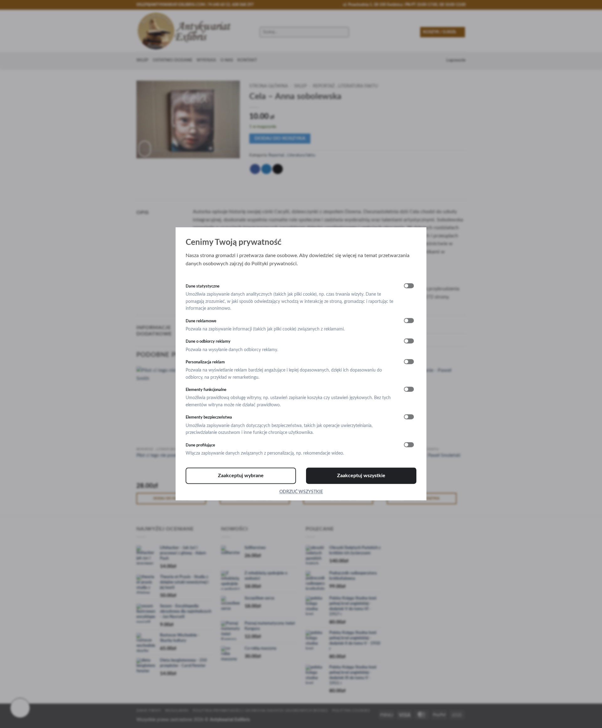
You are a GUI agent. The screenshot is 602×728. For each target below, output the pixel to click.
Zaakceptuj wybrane (241, 475)
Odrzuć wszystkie (301, 492)
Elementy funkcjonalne (206, 390)
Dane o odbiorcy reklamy (208, 342)
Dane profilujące (200, 445)
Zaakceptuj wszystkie (361, 475)
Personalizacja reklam (205, 362)
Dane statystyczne (202, 286)
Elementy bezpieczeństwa (209, 417)
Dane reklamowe (201, 321)
